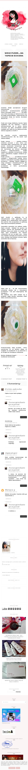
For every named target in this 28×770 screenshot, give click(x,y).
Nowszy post (7, 379)
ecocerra (23, 368)
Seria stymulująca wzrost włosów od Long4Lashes (14, 659)
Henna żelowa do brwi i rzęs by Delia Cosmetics (14, 681)
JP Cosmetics (16, 109)
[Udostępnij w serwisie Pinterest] (9, 368)
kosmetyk (11, 118)
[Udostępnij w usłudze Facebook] (7, 368)
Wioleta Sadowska (13, 389)
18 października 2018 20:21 (14, 508)
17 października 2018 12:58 (14, 439)
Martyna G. (10, 490)
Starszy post (21, 379)
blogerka (18, 368)
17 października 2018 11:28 (14, 406)
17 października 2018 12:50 (11, 422)
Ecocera (18, 112)
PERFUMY (14, 45)
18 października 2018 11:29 (14, 471)
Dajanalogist (11, 453)
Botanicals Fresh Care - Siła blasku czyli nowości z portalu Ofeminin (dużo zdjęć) (14, 637)
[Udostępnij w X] (5, 368)
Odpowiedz (8, 396)
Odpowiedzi (9, 399)
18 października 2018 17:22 (11, 491)
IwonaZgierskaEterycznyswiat (16, 403)
